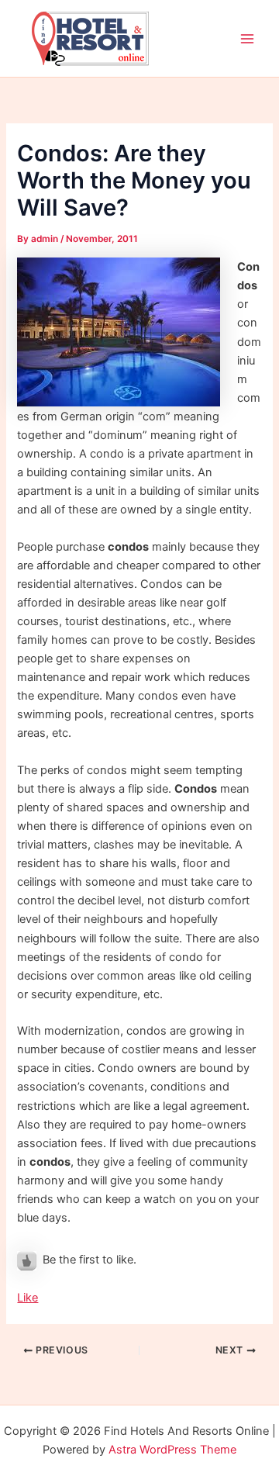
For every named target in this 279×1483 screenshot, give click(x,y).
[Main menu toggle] (247, 38)
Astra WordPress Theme (172, 1450)
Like (27, 1298)
